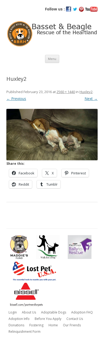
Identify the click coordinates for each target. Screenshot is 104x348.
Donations (16, 325)
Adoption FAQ (82, 312)
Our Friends (72, 325)
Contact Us (74, 318)
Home (53, 325)
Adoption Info (19, 318)
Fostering (36, 325)
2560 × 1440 (66, 91)
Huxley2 (86, 91)
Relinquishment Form (25, 331)
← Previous (16, 98)
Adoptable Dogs (53, 312)
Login (13, 312)
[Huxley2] (52, 134)
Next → (91, 98)
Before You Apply (48, 318)
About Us (29, 312)
